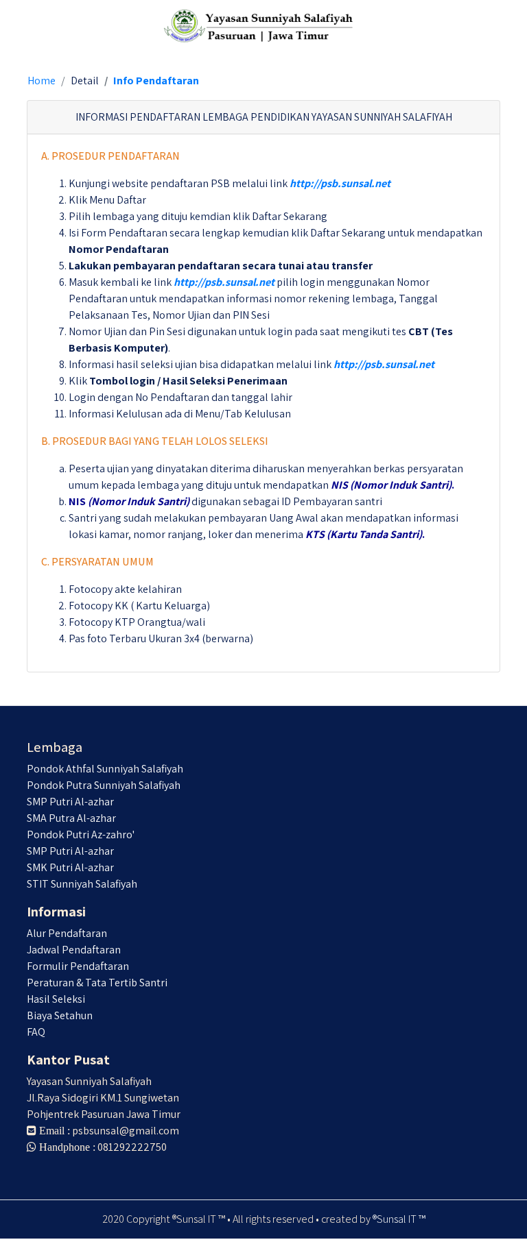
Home (41, 80)
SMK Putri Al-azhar (70, 867)
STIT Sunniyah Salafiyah (82, 884)
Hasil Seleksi (56, 999)
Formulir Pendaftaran (78, 966)
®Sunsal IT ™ (399, 1219)
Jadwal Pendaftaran (74, 949)
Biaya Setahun (60, 1015)
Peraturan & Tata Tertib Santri (97, 982)
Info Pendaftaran (156, 80)
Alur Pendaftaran (67, 933)
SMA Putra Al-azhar (71, 818)
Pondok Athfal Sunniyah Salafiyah (105, 768)
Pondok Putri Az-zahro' (80, 834)
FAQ (36, 1032)
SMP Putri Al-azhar (70, 801)
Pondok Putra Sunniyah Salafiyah (103, 785)
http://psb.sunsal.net (340, 183)
